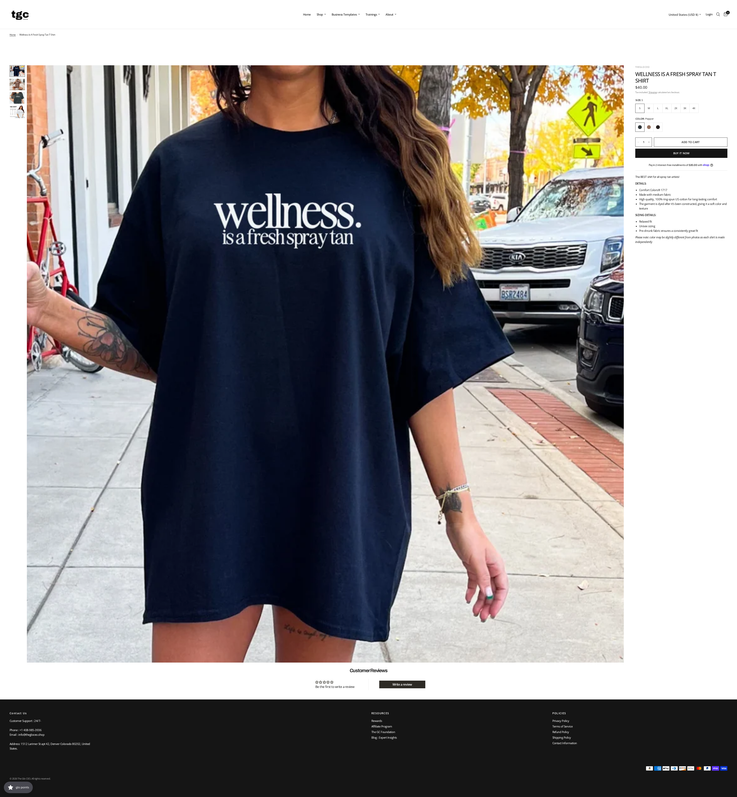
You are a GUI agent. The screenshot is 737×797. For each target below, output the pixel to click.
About (389, 14)
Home (307, 14)
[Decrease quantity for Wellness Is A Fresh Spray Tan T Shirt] (638, 142)
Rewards (376, 721)
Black (658, 127)
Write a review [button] (402, 684)
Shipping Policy (561, 737)
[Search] (718, 14)
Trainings (371, 14)
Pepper (639, 127)
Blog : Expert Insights (384, 737)
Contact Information (564, 743)
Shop (320, 14)
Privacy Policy (560, 721)
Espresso (649, 127)
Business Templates (344, 14)
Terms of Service (562, 726)
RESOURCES (380, 713)
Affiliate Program (381, 726)
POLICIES (559, 713)
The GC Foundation (383, 732)
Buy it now (681, 153)
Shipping (653, 92)
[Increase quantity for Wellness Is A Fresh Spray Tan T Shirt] (649, 142)
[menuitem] (307, 14)
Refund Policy (560, 732)
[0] (724, 14)
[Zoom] (615, 73)
